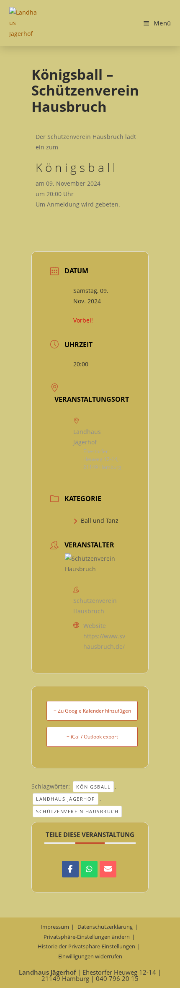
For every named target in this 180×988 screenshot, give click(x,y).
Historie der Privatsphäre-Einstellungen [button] (86, 946)
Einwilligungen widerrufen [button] (90, 956)
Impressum (55, 926)
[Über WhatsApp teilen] (89, 869)
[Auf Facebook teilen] (70, 869)
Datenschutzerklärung (105, 926)
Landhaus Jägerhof (65, 799)
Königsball (93, 787)
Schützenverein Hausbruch (77, 811)
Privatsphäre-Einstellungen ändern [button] (87, 936)
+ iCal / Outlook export (92, 736)
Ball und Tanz (99, 520)
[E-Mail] (108, 869)
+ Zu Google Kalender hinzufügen (92, 710)
